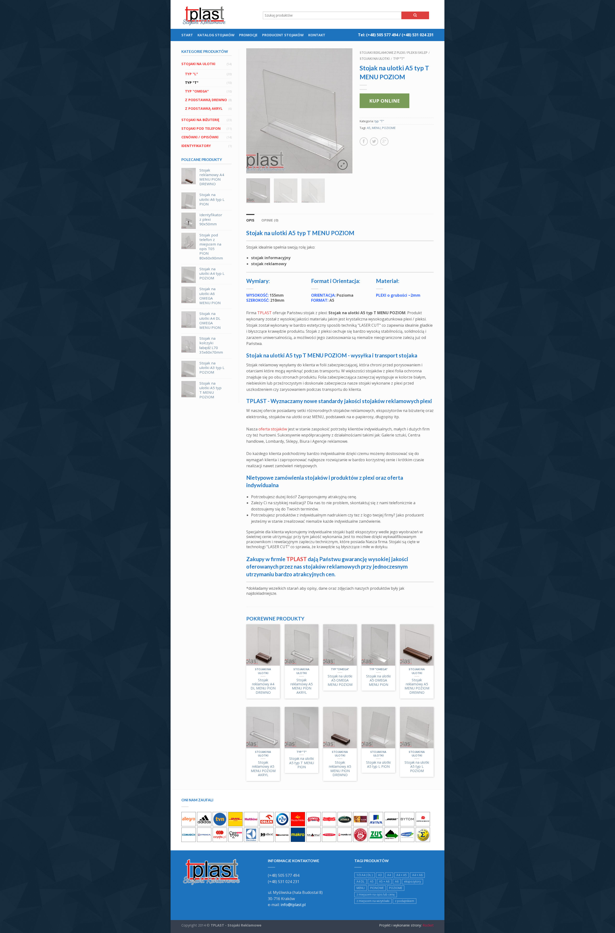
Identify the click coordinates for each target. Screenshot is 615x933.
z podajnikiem (404, 901)
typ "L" (191, 74)
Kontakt (316, 35)
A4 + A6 (417, 875)
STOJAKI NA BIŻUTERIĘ (200, 119)
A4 (389, 875)
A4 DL (360, 881)
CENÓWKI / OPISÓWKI (199, 137)
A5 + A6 (384, 881)
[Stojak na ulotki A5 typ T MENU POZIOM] (299, 110)
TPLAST (264, 312)
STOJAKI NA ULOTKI (198, 63)
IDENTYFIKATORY (196, 145)
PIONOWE (377, 888)
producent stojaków (283, 35)
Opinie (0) (269, 220)
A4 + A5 (401, 875)
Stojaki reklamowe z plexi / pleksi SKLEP (393, 53)
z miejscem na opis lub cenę (376, 894)
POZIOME (389, 128)
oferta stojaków (272, 429)
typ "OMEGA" (197, 91)
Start (187, 35)
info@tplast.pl (293, 904)
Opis (250, 220)
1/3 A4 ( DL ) (365, 875)
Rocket (428, 925)
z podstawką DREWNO (206, 100)
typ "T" (191, 82)
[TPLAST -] (205, 14)
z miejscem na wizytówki (373, 901)
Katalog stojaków (215, 35)
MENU (376, 128)
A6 (397, 881)
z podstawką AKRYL (203, 108)
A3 (380, 875)
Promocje (248, 35)
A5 (368, 128)
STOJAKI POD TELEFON (201, 128)
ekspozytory (412, 881)
